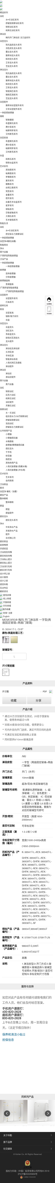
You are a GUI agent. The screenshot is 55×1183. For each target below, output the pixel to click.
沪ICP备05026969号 (27, 1174)
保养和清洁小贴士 (14, 1034)
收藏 (13, 700)
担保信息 (8, 1040)
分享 (38, 700)
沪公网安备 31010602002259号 (29, 1176)
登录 (5, 613)
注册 (10, 613)
